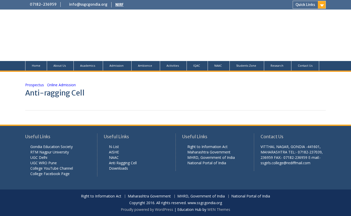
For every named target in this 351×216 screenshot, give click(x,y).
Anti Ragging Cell (123, 162)
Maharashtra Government (208, 152)
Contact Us (305, 65)
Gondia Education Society (51, 146)
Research (277, 65)
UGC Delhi (38, 157)
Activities (173, 65)
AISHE (114, 152)
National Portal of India (206, 162)
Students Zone (246, 65)
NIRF (119, 4)
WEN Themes (218, 209)
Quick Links (305, 4)
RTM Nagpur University (49, 152)
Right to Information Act (207, 146)
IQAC (196, 65)
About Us (59, 65)
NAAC (218, 65)
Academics (87, 65)
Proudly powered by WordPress (147, 209)
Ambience (145, 65)
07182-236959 (43, 4)
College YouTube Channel (51, 168)
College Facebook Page (50, 173)
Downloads (118, 168)
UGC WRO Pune (43, 162)
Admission (116, 65)
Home (36, 65)
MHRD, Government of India (211, 157)
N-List (114, 146)
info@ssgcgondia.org (88, 4)
